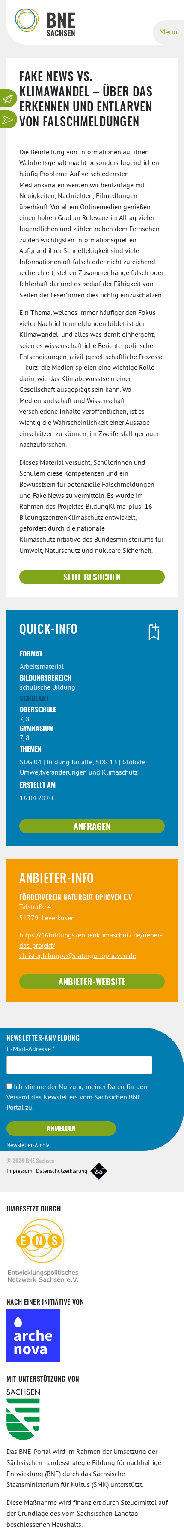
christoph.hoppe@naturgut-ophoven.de (77, 956)
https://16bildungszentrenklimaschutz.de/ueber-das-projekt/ (90, 940)
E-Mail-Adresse (30, 1049)
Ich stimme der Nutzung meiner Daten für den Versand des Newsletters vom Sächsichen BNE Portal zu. (76, 1097)
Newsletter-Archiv (27, 1145)
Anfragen (92, 827)
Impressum (19, 1171)
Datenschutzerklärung (61, 1171)
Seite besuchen (92, 578)
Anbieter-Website (92, 982)
